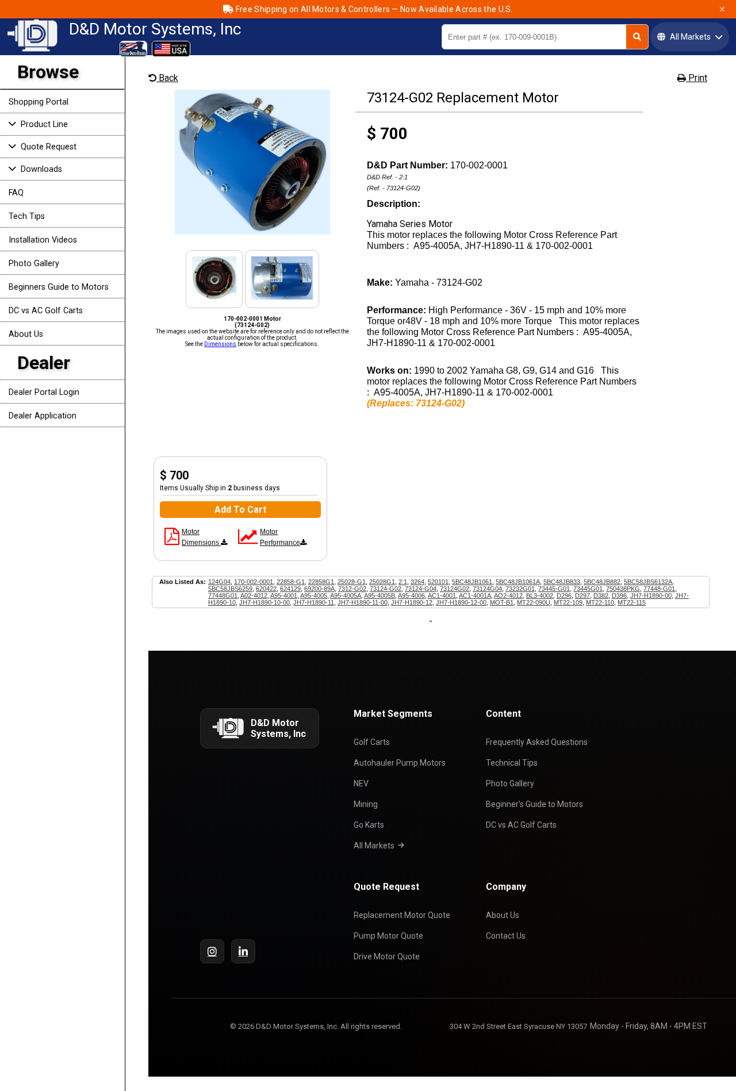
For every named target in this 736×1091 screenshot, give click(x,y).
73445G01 (588, 588)
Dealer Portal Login (44, 392)
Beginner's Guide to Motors (534, 804)
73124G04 (487, 588)
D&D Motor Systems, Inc (155, 29)
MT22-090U (533, 602)
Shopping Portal (38, 102)
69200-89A (319, 588)
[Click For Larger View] (252, 231)
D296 (564, 595)
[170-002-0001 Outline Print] (171, 540)
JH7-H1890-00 (651, 595)
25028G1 (382, 581)
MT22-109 (568, 602)
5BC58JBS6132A (648, 581)
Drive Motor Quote (387, 956)
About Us (26, 334)
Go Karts (369, 824)
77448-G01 (659, 588)
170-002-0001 (253, 581)
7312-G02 (352, 588)
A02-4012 (253, 595)
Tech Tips (27, 216)
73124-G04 (420, 588)
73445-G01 (554, 588)
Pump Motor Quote (388, 935)
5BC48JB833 (561, 581)
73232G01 (520, 588)
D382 (600, 595)
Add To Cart (240, 509)
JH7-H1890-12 (411, 602)
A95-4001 (283, 595)
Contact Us (506, 935)
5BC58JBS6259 (230, 588)
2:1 (402, 581)
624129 (290, 588)
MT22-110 (600, 602)
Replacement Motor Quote (402, 915)
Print (696, 77)
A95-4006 (411, 595)
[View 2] (214, 296)
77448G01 (222, 595)
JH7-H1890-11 (313, 602)
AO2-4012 (508, 595)
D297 (582, 595)
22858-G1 (291, 581)
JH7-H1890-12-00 (461, 602)
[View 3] (282, 296)
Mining (366, 804)
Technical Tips (512, 762)
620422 (266, 588)
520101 (438, 581)
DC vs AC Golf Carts (46, 311)
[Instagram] (212, 951)
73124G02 (454, 588)
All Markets (374, 845)
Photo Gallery (34, 263)
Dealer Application (42, 416)
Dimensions (220, 344)
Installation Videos (43, 240)
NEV (361, 783)
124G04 (219, 581)
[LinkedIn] (243, 951)
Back (167, 77)
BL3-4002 (539, 595)
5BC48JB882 (602, 581)
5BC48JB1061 (472, 581)
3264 (417, 581)
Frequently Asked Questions (537, 742)
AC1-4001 (442, 595)
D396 (619, 595)
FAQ (16, 193)
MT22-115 (632, 602)
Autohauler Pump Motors (400, 762)
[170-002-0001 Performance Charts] (248, 540)
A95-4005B (379, 595)
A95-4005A (345, 595)
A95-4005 (313, 595)
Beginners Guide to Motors (59, 287)
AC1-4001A (475, 595)
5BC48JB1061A (518, 581)
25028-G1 (352, 581)
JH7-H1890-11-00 (363, 602)
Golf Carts (372, 742)
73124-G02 (385, 588)
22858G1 (321, 581)
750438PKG (623, 588)
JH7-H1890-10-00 (264, 602)
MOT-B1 (501, 602)
